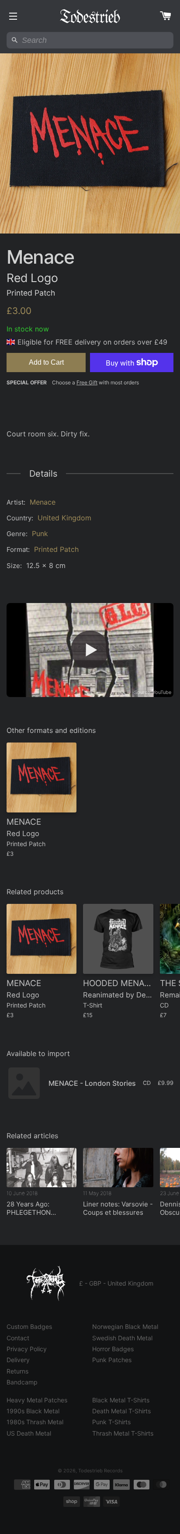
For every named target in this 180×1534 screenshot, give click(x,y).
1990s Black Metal (33, 1411)
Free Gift (86, 382)
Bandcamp (22, 1382)
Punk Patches (112, 1359)
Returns (17, 1371)
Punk (40, 533)
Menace (42, 502)
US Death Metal (29, 1433)
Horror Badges (113, 1349)
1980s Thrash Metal (35, 1422)
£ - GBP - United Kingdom (116, 1283)
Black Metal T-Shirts (120, 1400)
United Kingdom (64, 517)
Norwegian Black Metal (125, 1326)
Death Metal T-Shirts (121, 1411)
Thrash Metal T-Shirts (122, 1433)
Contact (18, 1338)
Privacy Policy (27, 1349)
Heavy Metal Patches (37, 1400)
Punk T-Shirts (111, 1422)
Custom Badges (29, 1326)
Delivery (18, 1359)
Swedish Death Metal (122, 1338)
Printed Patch (56, 549)
